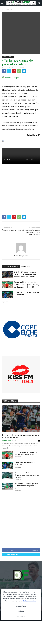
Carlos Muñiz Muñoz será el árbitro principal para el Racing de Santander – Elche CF (26, 284)
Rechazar (21, 611)
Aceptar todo (21, 606)
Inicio (3, 9)
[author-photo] (21, 253)
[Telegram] (24, 71)
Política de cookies (29, 601)
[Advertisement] (21, 32)
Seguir (36, 554)
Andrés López (6, 440)
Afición (9, 9)
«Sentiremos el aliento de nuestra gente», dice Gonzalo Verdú (31, 232)
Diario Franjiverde (10, 68)
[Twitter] (9, 71)
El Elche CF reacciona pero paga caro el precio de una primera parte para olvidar (25, 274)
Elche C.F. (10, 56)
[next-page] (7, 302)
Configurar (21, 616)
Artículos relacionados (11, 266)
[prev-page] (3, 302)
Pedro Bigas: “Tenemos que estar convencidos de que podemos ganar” (26, 486)
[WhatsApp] (19, 71)
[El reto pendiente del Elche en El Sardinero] (7, 294)
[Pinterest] (14, 71)
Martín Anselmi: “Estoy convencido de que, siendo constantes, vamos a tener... (27, 475)
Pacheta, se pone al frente (11, 230)
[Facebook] (4, 71)
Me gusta (35, 550)
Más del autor (25, 266)
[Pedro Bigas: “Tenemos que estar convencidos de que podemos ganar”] (7, 486)
